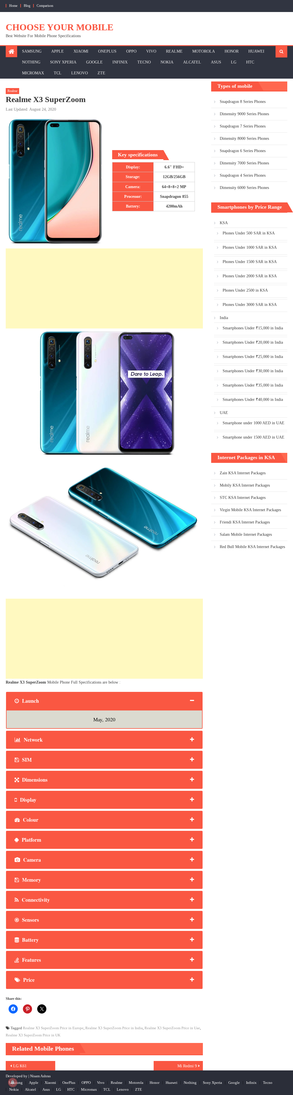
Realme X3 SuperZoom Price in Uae (172, 1028)
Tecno (144, 62)
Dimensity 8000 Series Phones (244, 138)
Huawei (256, 51)
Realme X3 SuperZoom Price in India (114, 1028)
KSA (224, 223)
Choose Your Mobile (59, 27)
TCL (58, 73)
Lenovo (79, 73)
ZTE (101, 73)
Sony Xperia (63, 62)
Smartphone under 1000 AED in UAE (253, 423)
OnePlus (107, 51)
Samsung (31, 51)
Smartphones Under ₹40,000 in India (253, 399)
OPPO (131, 51)
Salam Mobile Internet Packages (246, 534)
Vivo (151, 51)
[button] (104, 394)
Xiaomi (81, 51)
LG (233, 62)
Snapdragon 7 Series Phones (243, 126)
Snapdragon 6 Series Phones (243, 151)
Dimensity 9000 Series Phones (244, 114)
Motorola (203, 51)
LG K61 (20, 1066)
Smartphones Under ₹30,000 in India (253, 371)
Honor (232, 51)
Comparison (45, 6)
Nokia (167, 62)
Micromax (33, 73)
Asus (216, 62)
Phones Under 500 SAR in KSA (249, 233)
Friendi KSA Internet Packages (245, 522)
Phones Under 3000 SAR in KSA (250, 304)
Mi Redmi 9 (187, 1066)
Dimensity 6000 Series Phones (244, 188)
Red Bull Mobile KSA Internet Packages (252, 547)
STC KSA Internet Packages (243, 497)
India (224, 318)
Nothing (31, 62)
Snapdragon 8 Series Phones (243, 101)
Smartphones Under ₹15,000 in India (253, 328)
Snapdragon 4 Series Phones (243, 175)
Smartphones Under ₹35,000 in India (253, 385)
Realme (174, 51)
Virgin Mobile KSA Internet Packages (250, 510)
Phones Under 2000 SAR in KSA (250, 276)
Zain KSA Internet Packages (243, 473)
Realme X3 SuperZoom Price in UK (33, 1035)
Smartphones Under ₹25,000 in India (253, 357)
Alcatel (192, 62)
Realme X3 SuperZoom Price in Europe (53, 1028)
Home (13, 6)
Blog (27, 6)
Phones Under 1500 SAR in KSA (250, 262)
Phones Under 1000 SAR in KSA (250, 247)
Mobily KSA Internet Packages (245, 485)
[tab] (104, 701)
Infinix (120, 62)
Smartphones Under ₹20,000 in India (253, 342)
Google (94, 62)
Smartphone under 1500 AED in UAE (253, 437)
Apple (57, 51)
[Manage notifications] (12, 1082)
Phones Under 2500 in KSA (245, 290)
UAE (224, 413)
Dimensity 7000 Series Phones (244, 163)
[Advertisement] (104, 288)
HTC (250, 62)
